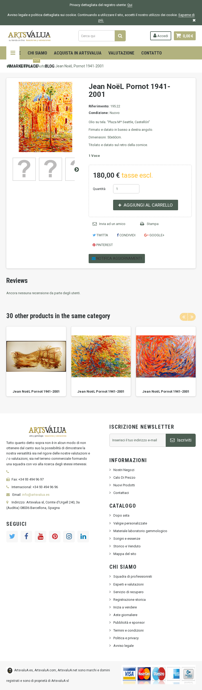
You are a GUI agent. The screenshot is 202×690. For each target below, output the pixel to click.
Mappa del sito (124, 554)
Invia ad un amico (112, 224)
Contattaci (121, 493)
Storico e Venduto (127, 546)
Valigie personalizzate (130, 523)
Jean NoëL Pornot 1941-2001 (36, 391)
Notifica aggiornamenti (118, 258)
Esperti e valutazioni (128, 584)
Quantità (99, 189)
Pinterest (104, 245)
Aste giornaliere (125, 615)
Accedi (162, 36)
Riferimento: (99, 106)
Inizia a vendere (125, 607)
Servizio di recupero (128, 592)
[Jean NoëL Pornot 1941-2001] (24, 169)
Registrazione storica (129, 600)
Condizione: (99, 113)
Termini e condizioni (128, 630)
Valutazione (121, 53)
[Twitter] (12, 536)
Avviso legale (123, 646)
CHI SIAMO (37, 53)
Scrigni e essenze (126, 539)
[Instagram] (69, 536)
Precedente (10, 169)
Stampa (153, 224)
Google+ (156, 235)
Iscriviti (183, 440)
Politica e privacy (126, 638)
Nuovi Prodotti (124, 485)
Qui (129, 5)
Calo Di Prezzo (124, 477)
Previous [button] (184, 317)
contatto (151, 53)
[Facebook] (26, 536)
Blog (49, 66)
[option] (36, 361)
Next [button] (192, 317)
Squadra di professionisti (132, 576)
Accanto (76, 169)
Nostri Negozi (123, 470)
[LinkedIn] (83, 536)
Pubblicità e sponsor (129, 622)
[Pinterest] (54, 536)
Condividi (127, 235)
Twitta (102, 235)
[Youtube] (40, 536)
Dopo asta (121, 515)
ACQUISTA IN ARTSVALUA (78, 53)
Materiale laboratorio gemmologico (140, 531)
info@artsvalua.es (35, 495)
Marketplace (24, 64)
